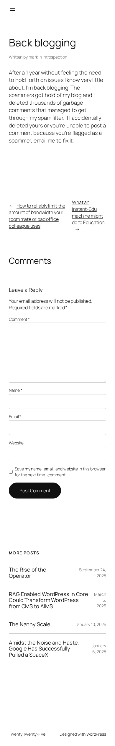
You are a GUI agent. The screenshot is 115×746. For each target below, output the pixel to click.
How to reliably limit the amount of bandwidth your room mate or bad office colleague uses (37, 216)
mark (33, 57)
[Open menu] (12, 9)
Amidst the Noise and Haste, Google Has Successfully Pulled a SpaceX (44, 649)
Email (15, 416)
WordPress (96, 734)
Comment (19, 319)
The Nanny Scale (29, 624)
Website (16, 443)
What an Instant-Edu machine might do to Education (88, 212)
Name (15, 390)
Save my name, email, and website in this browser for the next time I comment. (60, 472)
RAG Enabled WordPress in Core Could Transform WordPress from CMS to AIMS (48, 600)
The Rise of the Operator (27, 573)
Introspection (55, 57)
